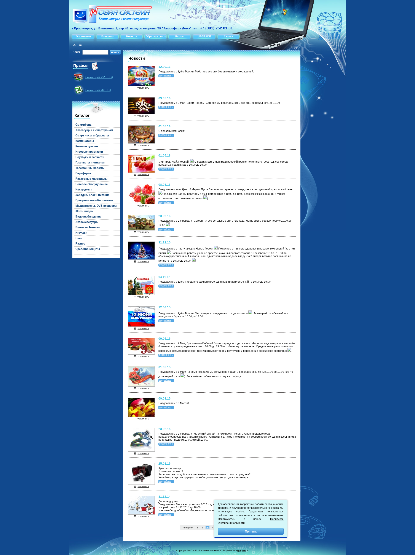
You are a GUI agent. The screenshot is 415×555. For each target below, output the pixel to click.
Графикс (241, 550)
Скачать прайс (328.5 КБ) (99, 77)
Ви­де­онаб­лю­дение (88, 216)
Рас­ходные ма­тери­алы (91, 178)
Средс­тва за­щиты (87, 249)
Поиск (76, 52)
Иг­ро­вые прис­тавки (89, 151)
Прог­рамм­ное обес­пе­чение (94, 200)
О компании (83, 36)
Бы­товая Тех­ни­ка (87, 227)
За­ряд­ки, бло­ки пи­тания (92, 195)
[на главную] (111, 15)
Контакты (107, 36)
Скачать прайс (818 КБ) (98, 90)
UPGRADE (204, 36)
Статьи (228, 36)
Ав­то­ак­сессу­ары (86, 222)
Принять (251, 531)
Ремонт (180, 36)
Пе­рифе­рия (83, 173)
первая (189, 527)
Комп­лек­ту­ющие (86, 146)
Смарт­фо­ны (83, 124)
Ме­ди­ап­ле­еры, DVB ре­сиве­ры (96, 205)
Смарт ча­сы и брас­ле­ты (92, 135)
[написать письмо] (79, 45)
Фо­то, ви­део (84, 211)
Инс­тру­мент (83, 189)
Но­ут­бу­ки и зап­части (89, 157)
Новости (131, 36)
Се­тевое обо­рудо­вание (91, 184)
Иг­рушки (81, 232)
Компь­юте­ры (84, 140)
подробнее (165, 75)
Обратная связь (156, 36)
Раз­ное (80, 243)
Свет (78, 238)
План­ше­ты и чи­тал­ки (90, 162)
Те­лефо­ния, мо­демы (89, 168)
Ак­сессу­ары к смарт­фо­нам (94, 130)
